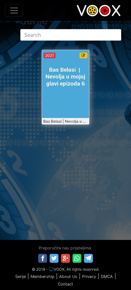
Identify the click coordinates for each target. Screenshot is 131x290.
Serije (20, 276)
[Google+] (65, 258)
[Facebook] (42, 258)
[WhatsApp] (76, 258)
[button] (113, 272)
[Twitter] (54, 258)
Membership (42, 276)
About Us (68, 276)
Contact (65, 284)
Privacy (89, 276)
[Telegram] (88, 258)
